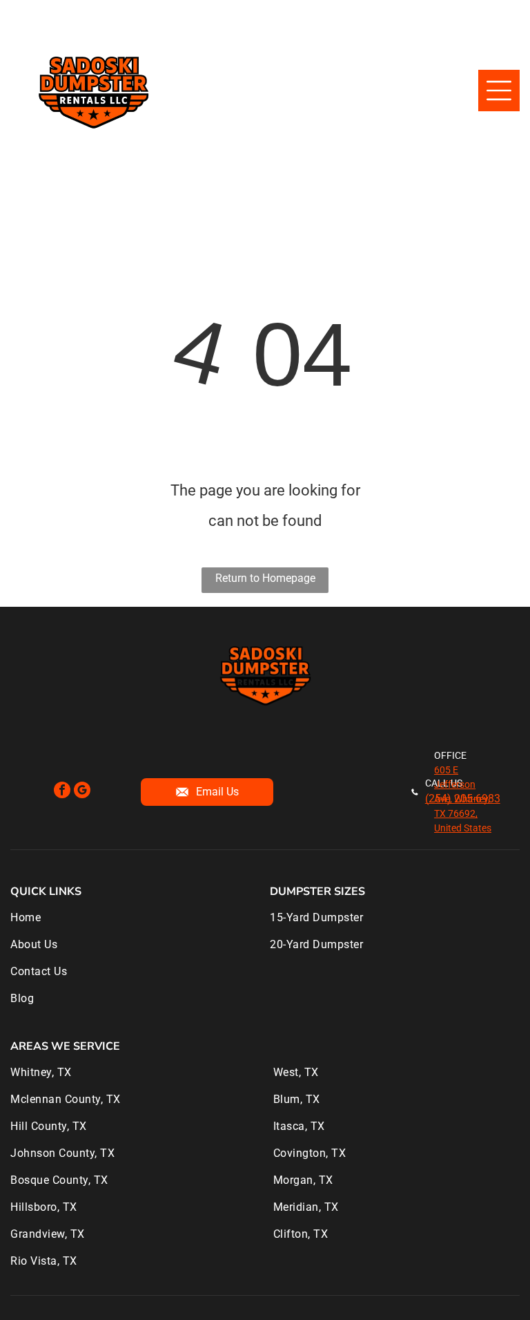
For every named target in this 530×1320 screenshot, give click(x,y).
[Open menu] (499, 90)
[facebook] (62, 792)
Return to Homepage (265, 578)
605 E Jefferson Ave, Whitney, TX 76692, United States (462, 798)
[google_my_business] (82, 792)
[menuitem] (134, 924)
